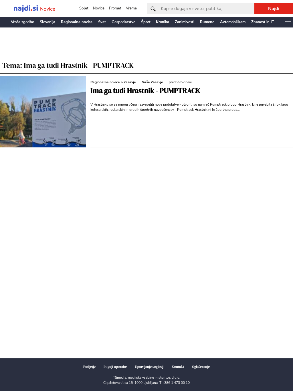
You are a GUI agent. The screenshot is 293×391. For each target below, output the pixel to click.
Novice (98, 8)
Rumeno (207, 22)
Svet (102, 22)
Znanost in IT (262, 22)
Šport (146, 22)
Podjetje (89, 366)
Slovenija (47, 22)
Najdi (273, 8)
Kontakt (178, 366)
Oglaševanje (201, 366)
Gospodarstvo (123, 22)
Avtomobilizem (233, 22)
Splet (83, 8)
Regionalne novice (76, 22)
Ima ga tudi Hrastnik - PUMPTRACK (145, 90)
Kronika (162, 22)
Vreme (131, 8)
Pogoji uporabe (115, 366)
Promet (115, 8)
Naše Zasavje (152, 82)
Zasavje (130, 82)
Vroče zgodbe (22, 22)
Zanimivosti (184, 22)
